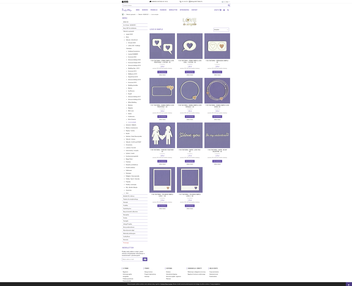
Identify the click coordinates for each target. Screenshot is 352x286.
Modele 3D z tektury (128, 196)
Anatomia (128, 190)
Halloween (129, 170)
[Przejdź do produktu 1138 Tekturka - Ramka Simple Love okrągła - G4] (190, 90)
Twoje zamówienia (214, 272)
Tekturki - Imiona (130, 139)
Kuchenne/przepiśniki (132, 156)
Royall (130, 94)
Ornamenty (129, 145)
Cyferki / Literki (130, 153)
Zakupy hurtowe (148, 272)
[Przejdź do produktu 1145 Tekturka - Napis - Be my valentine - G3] (217, 135)
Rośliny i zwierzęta (131, 184)
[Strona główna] (127, 10)
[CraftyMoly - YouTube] (125, 1)
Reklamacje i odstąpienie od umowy (197, 272)
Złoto (127, 37)
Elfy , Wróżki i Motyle (131, 187)
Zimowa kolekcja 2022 (134, 59)
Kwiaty (125, 218)
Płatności (168, 278)
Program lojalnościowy (150, 274)
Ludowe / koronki (131, 147)
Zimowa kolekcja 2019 (134, 65)
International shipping (171, 274)
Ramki (127, 133)
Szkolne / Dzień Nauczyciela (134, 136)
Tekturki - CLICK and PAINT (133, 142)
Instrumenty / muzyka (132, 150)
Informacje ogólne (127, 274)
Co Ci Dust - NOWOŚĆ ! (129, 25)
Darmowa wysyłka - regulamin (173, 276)
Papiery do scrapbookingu (130, 199)
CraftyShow (126, 236)
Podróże (128, 162)
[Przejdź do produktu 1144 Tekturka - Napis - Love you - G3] (190, 135)
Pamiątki (125, 221)
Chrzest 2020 (132, 42)
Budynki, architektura (132, 164)
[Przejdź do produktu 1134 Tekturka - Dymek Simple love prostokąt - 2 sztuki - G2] (162, 46)
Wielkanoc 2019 (132, 74)
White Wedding (132, 102)
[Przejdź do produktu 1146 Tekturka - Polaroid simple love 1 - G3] (162, 180)
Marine (130, 88)
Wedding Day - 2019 (133, 68)
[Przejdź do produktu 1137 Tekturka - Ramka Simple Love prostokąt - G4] (162, 90)
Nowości (125, 239)
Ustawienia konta (213, 274)
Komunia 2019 (132, 71)
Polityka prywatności (128, 278)
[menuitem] (138, 10)
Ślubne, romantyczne (132, 128)
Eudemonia (131, 116)
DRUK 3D (125, 22)
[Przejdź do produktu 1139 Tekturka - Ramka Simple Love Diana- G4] (217, 90)
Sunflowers (131, 91)
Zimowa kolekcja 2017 (134, 96)
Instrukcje (146, 276)
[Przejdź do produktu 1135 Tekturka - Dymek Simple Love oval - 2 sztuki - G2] (190, 46)
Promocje (126, 242)
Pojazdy (128, 181)
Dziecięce (128, 173)
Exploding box (127, 208)
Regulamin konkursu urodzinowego (196, 274)
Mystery (130, 105)
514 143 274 (184, 1)
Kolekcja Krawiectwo (134, 51)
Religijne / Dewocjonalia (132, 176)
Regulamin (125, 272)
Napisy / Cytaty (130, 130)
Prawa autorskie (127, 281)
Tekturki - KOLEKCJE (132, 40)
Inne (127, 193)
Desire (130, 113)
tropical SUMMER (133, 54)
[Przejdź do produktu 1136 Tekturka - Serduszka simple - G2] (217, 46)
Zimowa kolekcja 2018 (134, 79)
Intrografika (126, 276)
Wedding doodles (133, 85)
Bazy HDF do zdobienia (129, 28)
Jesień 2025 (129, 34)
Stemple (125, 202)
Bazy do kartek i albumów (130, 211)
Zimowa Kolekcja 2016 (134, 99)
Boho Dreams (132, 119)
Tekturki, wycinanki (128, 31)
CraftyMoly (162, 64)
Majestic (130, 108)
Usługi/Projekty (127, 224)
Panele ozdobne (130, 167)
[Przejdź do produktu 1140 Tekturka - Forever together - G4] (162, 135)
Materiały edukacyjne (129, 233)
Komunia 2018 (132, 82)
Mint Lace (131, 111)
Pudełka (125, 205)
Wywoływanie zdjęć (128, 230)
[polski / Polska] (224, 1)
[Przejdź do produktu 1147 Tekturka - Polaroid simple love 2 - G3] (190, 180)
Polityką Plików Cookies (166, 284)
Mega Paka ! (129, 159)
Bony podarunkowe (128, 227)
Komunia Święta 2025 (134, 62)
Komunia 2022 (132, 57)
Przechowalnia (213, 276)
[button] (162, 75)
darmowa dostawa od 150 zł (159, 1)
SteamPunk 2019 (133, 76)
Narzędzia (126, 214)
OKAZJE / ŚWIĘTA (131, 125)
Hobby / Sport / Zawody (133, 179)
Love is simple (132, 122)
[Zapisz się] (145, 259)
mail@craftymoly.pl (196, 1)
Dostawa (168, 272)
